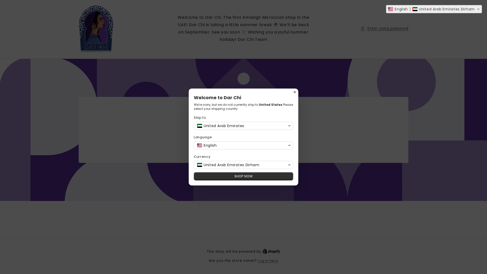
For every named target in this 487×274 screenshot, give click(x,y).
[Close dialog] (294, 92)
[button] (434, 9)
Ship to (200, 117)
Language (203, 137)
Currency (202, 157)
